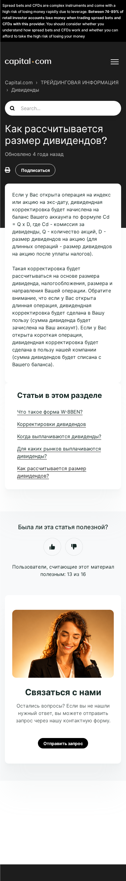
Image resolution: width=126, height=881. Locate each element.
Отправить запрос (63, 743)
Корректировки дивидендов (51, 424)
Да (52, 547)
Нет (74, 547)
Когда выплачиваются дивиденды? (59, 436)
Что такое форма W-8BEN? (50, 412)
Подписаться (35, 170)
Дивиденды (25, 90)
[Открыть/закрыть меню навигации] (114, 62)
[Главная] (28, 61)
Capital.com (19, 82)
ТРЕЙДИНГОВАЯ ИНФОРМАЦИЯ (80, 82)
